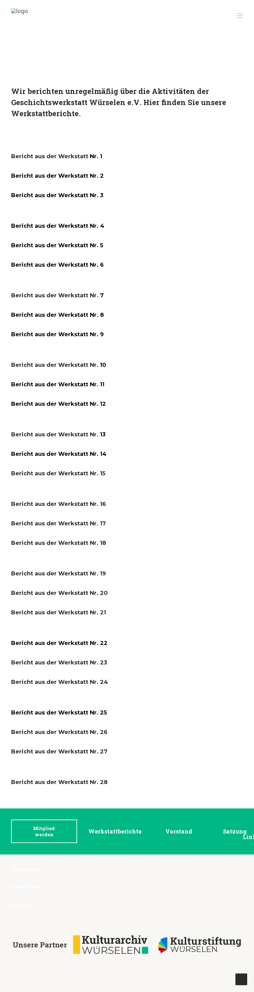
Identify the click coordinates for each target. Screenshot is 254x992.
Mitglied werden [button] (44, 831)
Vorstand (178, 831)
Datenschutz (26, 887)
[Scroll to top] (241, 979)
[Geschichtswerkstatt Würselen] (26, 15)
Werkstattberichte (115, 831)
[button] (240, 15)
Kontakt (21, 905)
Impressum (24, 869)
